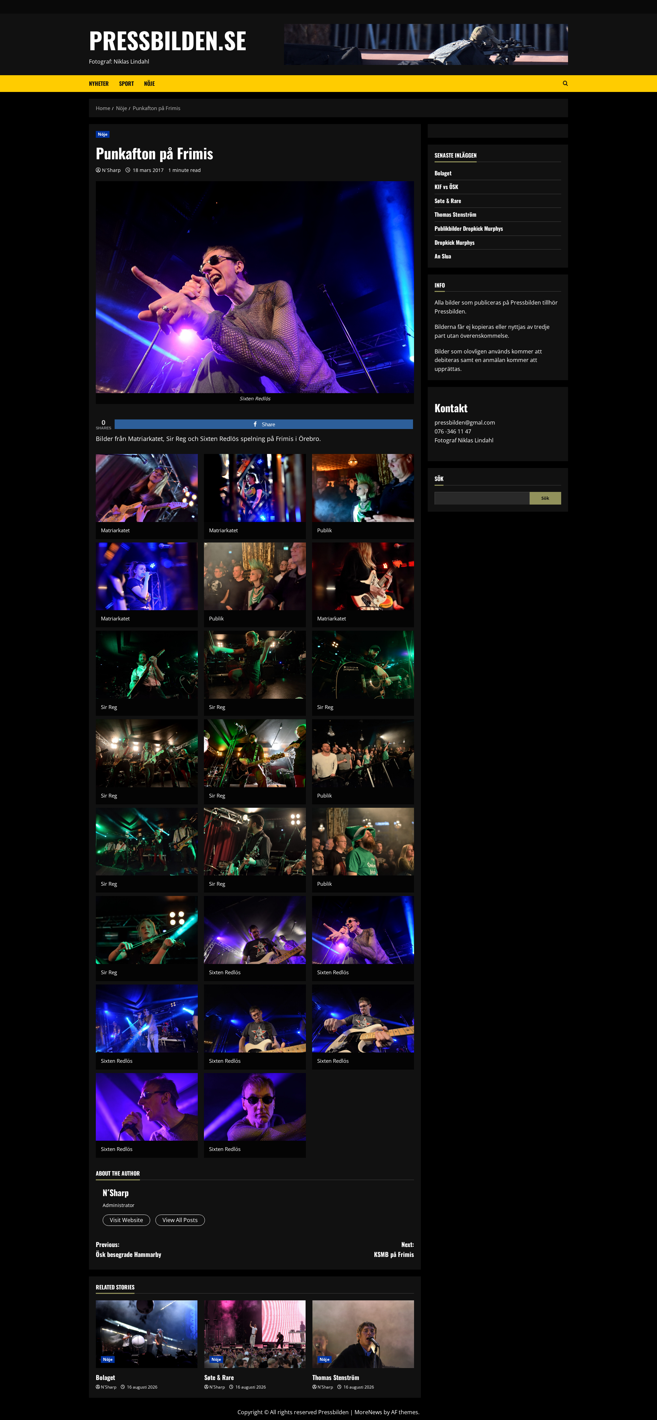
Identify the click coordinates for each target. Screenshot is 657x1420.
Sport (126, 83)
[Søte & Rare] (255, 1334)
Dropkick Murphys (455, 242)
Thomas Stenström (335, 1377)
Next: (394, 1249)
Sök (439, 478)
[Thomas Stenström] (363, 1334)
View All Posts (180, 1220)
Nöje (149, 83)
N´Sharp (111, 170)
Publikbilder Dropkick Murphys (469, 228)
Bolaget (105, 1377)
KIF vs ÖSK (446, 187)
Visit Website (126, 1220)
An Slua (443, 256)
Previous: (128, 1249)
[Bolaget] (146, 1334)
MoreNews (368, 1412)
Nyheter (99, 83)
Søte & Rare (219, 1377)
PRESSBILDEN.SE (167, 40)
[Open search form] (565, 83)
